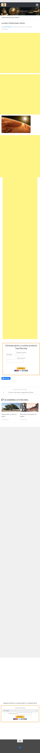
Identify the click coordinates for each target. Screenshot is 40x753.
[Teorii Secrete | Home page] (4, 4)
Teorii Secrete (7, 27)
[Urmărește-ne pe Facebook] (20, 747)
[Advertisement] (20, 53)
